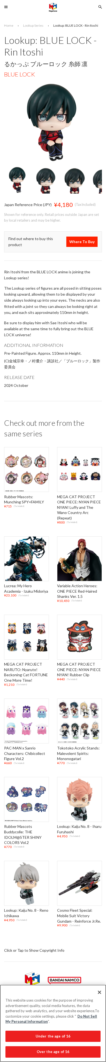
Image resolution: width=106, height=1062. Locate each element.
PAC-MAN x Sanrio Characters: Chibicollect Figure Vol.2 (24, 753)
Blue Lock (19, 74)
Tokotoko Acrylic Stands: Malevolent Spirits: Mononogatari (78, 753)
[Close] (99, 992)
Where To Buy (82, 242)
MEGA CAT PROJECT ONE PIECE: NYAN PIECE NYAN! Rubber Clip (79, 669)
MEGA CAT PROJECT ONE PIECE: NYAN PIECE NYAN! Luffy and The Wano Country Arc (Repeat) (79, 507)
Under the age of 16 (53, 1036)
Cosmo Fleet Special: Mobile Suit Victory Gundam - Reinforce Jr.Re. (79, 915)
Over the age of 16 (53, 1051)
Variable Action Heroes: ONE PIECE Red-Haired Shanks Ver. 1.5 (77, 591)
